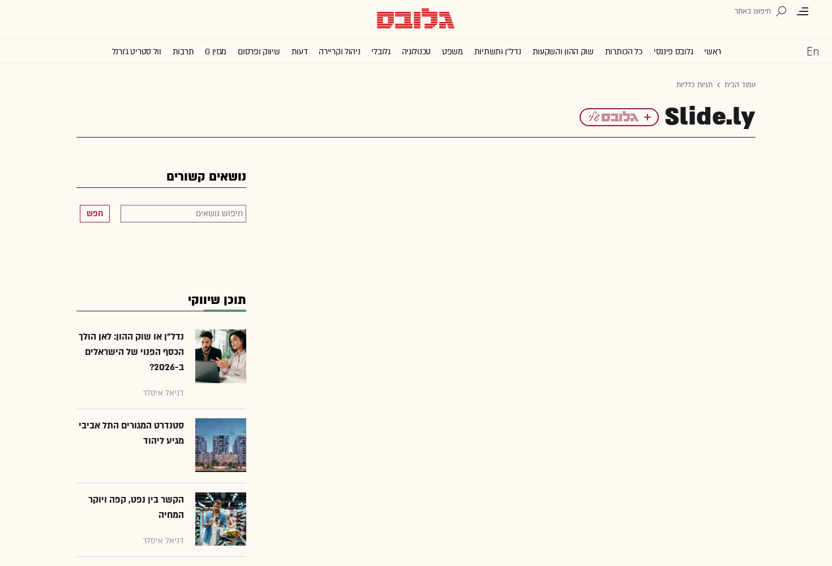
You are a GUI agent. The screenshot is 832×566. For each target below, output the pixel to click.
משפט (452, 51)
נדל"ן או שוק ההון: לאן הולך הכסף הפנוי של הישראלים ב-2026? (131, 352)
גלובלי (380, 51)
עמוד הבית (740, 84)
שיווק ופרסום (259, 51)
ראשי (712, 51)
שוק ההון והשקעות (563, 51)
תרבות (183, 51)
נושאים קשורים (206, 177)
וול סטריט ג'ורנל (136, 51)
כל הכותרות (623, 51)
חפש (95, 213)
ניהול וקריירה (339, 51)
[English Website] (813, 51)
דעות (299, 51)
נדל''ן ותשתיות (497, 51)
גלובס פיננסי (673, 51)
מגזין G (215, 51)
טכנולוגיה (416, 51)
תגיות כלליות (694, 84)
